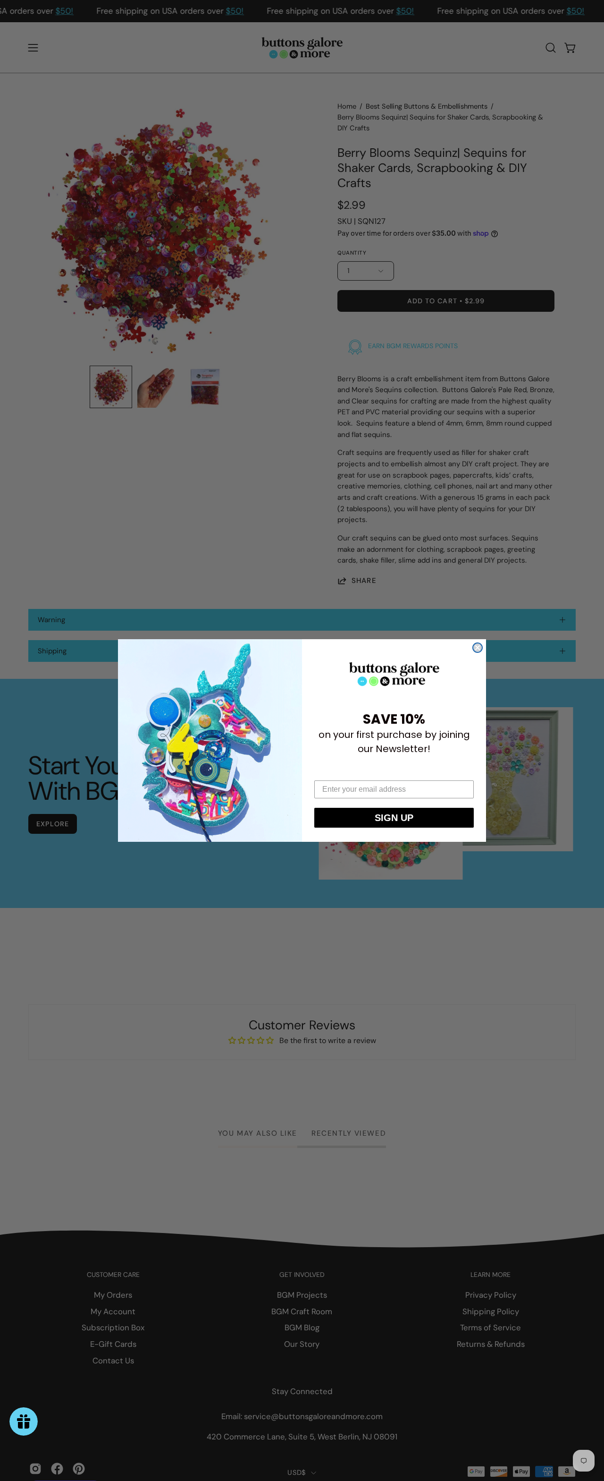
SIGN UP (394, 818)
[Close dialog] (477, 647)
